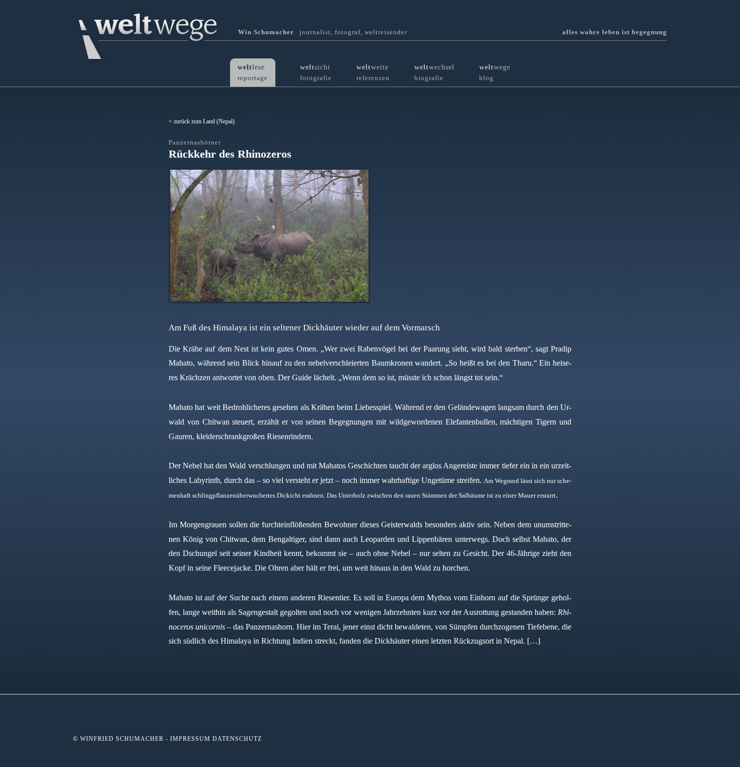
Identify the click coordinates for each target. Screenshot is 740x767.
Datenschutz (237, 738)
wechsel (434, 72)
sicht (316, 72)
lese (253, 72)
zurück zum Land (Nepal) (204, 121)
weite (373, 72)
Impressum (190, 738)
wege (494, 72)
